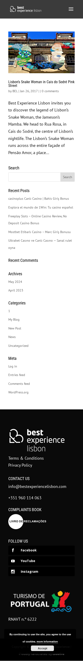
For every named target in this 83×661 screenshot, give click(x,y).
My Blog (14, 319)
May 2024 (15, 282)
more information (47, 641)
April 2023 (15, 290)
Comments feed (19, 384)
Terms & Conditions (26, 458)
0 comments (50, 91)
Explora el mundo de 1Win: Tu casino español (40, 207)
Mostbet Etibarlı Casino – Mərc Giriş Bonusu (39, 232)
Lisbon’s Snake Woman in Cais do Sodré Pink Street (41, 84)
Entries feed (16, 375)
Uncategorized (18, 346)
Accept (42, 648)
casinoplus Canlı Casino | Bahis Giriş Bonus (38, 198)
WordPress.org (18, 392)
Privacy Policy (20, 465)
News (12, 337)
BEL (15, 91)
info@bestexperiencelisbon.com (37, 486)
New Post (14, 328)
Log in (12, 366)
